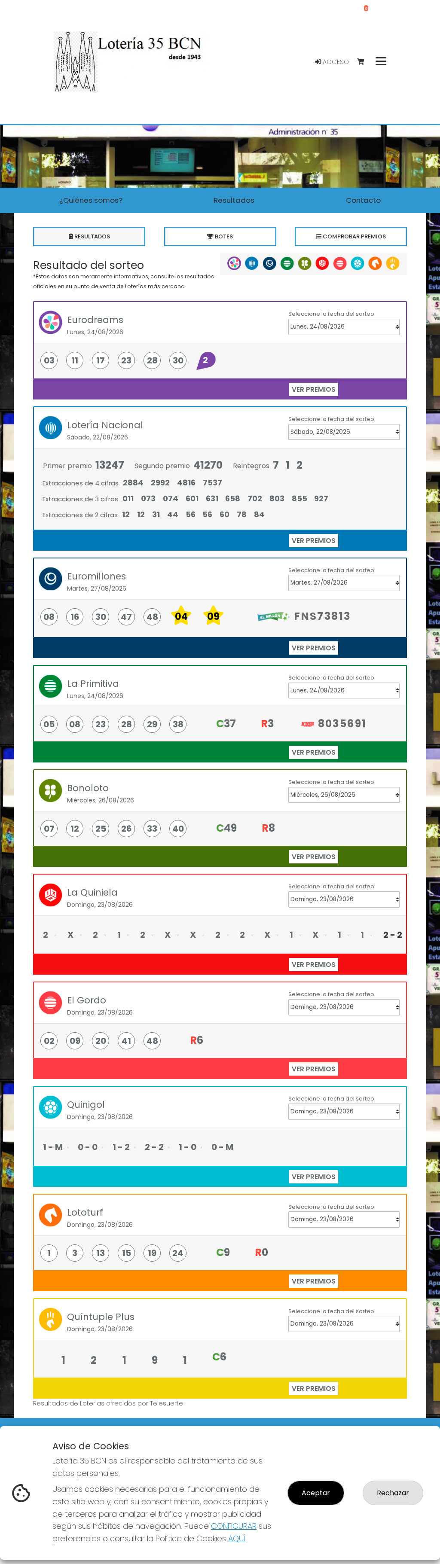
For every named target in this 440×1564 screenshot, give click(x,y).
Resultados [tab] (91, 236)
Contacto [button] (363, 200)
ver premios (314, 389)
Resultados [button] (234, 200)
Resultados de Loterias (68, 1403)
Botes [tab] (223, 236)
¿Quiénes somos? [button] (90, 200)
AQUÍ (236, 1538)
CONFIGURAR (234, 1526)
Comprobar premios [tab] (353, 236)
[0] (364, 62)
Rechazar (393, 1493)
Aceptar (316, 1493)
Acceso (335, 62)
